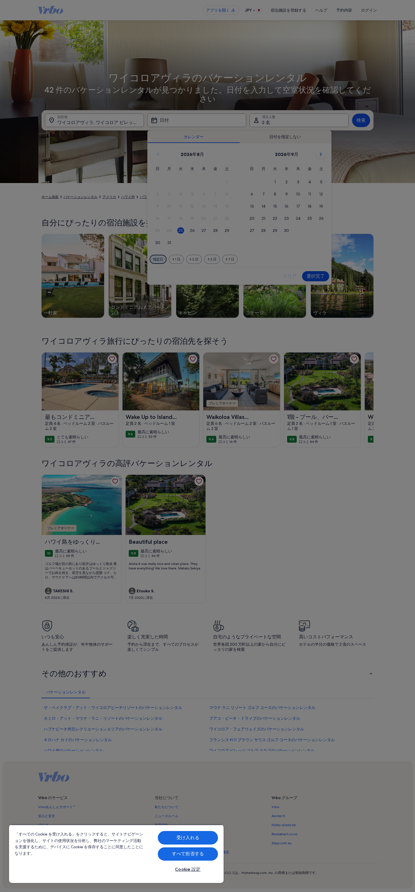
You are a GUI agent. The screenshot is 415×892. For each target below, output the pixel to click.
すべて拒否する (188, 853)
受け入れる (187, 837)
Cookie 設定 (187, 869)
